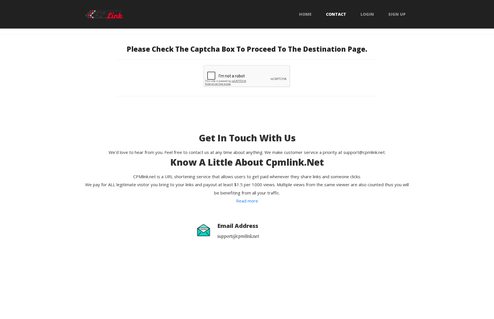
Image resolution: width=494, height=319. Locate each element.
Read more (247, 201)
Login (367, 14)
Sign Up (397, 14)
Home (305, 14)
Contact (336, 14)
